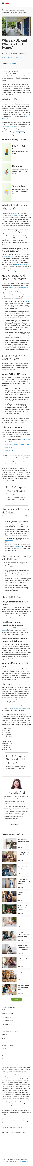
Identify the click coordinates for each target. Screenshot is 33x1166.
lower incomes (20, 131)
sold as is (6, 240)
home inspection (17, 474)
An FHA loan (8, 447)
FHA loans (14, 215)
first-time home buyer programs (17, 288)
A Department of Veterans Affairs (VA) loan (17, 444)
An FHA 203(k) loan (10, 450)
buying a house (6, 76)
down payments (16, 546)
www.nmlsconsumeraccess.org (22, 1161)
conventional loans (9, 127)
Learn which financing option (19, 708)
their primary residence (20, 264)
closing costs (9, 540)
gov (25, 394)
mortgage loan (9, 256)
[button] (3, 3)
